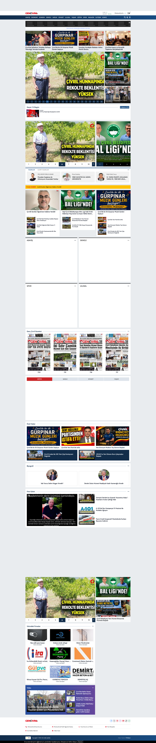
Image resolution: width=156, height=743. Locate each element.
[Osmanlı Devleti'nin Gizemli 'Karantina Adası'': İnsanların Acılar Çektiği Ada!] (87, 498)
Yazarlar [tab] (31, 170)
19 (97, 101)
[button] (27, 77)
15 (82, 101)
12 (70, 101)
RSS (29, 738)
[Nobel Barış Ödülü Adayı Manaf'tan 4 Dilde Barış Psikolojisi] (71, 698)
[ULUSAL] (128, 286)
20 (101, 101)
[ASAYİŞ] (75, 240)
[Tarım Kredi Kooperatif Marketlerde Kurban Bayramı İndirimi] (87, 520)
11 (66, 101)
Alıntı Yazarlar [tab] (43, 170)
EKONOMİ (34, 17)
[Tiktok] (126, 720)
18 (93, 101)
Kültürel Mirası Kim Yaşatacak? (113, 178)
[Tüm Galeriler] (128, 491)
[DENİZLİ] (128, 240)
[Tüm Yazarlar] (128, 170)
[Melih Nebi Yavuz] (67, 177)
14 (78, 101)
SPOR (85, 17)
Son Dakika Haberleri (32, 730)
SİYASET (61, 17)
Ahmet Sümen (111, 174)
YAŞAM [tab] (116, 379)
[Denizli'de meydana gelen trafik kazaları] (71, 710)
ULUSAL (67, 17)
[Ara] (125, 17)
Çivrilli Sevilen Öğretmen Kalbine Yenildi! (49, 187)
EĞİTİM (79, 17)
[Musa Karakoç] (32, 177)
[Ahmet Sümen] (101, 177)
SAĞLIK (55, 17)
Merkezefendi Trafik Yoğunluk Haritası (63, 727)
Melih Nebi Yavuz (77, 174)
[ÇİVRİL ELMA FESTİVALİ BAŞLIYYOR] (71, 704)
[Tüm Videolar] (93, 688)
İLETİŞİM (98, 17)
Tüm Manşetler (111, 727)
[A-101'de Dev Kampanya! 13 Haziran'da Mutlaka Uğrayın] (87, 509)
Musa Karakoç (42, 174)
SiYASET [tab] (90, 379)
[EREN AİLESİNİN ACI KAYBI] (52, 510)
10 (62, 101)
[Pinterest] (117, 720)
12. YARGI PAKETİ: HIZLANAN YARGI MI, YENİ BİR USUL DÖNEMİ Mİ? (82, 178)
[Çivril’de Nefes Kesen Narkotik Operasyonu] (71, 692)
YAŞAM (74, 17)
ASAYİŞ (27, 17)
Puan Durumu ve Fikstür (87, 727)
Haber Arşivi (57, 730)
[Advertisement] (78, 540)
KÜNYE (104, 17)
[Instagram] (120, 720)
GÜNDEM (42, 17)
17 (89, 101)
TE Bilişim (128, 738)
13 (74, 101)
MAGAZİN (91, 17)
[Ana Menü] (129, 17)
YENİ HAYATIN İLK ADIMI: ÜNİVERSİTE (47, 178)
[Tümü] (128, 331)
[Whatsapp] (129, 720)
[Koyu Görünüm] (127, 17)
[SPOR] (75, 286)
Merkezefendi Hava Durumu (35, 727)
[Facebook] (111, 720)
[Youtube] (123, 720)
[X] (114, 720)
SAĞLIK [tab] (65, 379)
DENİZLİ (48, 17)
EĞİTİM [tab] (39, 379)
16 (86, 101)
